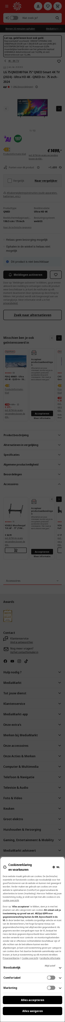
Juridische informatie (50, 958)
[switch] (51, 978)
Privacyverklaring (11, 958)
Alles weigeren (32, 1011)
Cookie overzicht (30, 958)
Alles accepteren (32, 1000)
